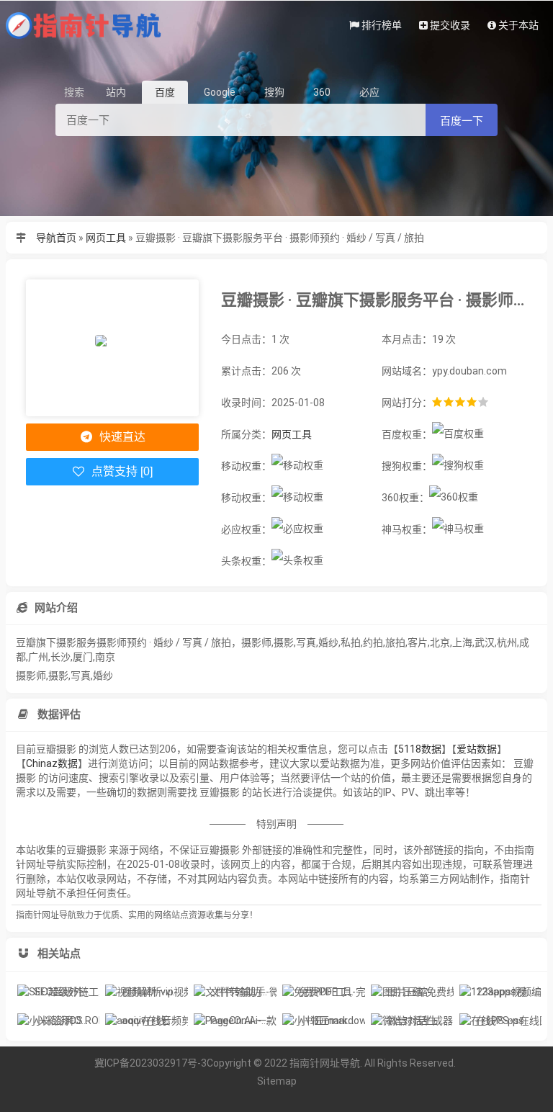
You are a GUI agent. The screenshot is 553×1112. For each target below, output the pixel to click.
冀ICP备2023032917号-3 (150, 1063)
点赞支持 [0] (121, 471)
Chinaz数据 (52, 763)
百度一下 (461, 121)
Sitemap (277, 1081)
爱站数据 (477, 749)
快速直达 (120, 437)
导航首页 (56, 237)
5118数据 (419, 749)
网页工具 (106, 237)
